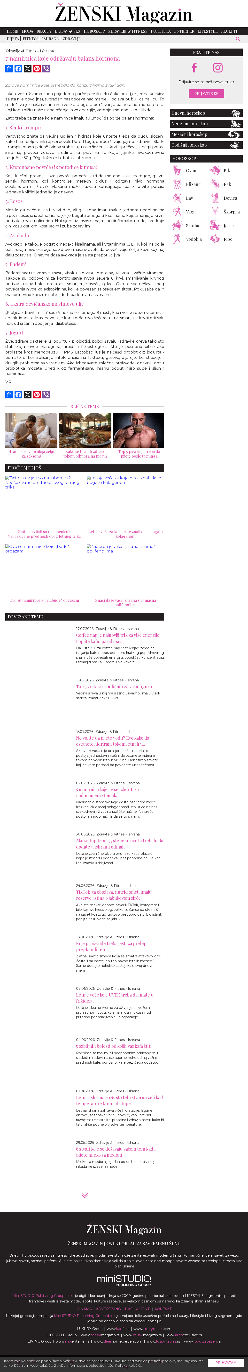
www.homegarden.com (117, 1341)
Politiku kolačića (128, 1365)
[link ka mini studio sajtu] (124, 1285)
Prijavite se (206, 93)
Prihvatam (226, 1363)
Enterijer (184, 31)
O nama (84, 1309)
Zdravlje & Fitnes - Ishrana (117, 629)
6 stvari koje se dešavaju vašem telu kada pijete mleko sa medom (115, 1152)
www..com (152, 1329)
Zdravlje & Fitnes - (22, 50)
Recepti (229, 31)
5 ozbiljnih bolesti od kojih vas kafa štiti (114, 1046)
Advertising (108, 1309)
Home (12, 31)
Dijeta (13, 38)
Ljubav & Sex (67, 31)
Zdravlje (71, 38)
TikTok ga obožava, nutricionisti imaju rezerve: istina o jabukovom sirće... (114, 895)
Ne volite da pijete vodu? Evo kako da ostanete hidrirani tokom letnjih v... (112, 741)
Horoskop (94, 31)
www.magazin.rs (100, 1335)
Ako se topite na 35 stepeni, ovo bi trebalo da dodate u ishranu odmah (119, 843)
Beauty (44, 31)
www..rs (118, 1329)
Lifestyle (208, 31)
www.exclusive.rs (184, 1335)
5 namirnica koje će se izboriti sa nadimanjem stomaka (107, 792)
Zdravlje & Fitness (127, 31)
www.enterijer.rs (72, 1341)
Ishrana (50, 38)
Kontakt (163, 1309)
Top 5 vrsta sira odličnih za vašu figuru (114, 686)
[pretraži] (238, 39)
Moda (27, 31)
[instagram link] (217, 68)
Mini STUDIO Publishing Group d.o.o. (43, 1296)
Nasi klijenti (138, 1309)
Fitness (31, 38)
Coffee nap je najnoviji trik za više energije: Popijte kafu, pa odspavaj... (118, 638)
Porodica (161, 31)
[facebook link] (194, 68)
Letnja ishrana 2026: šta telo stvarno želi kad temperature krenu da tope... (119, 1100)
